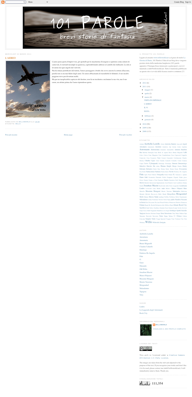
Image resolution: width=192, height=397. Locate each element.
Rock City (183, 205)
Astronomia (155, 149)
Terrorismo (168, 213)
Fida (142, 174)
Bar (141, 152)
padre (173, 199)
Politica (166, 202)
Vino (172, 219)
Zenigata (162, 222)
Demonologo (182, 163)
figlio (145, 175)
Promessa (184, 202)
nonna (150, 200)
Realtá (153, 205)
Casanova (153, 158)
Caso (159, 158)
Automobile (170, 150)
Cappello (184, 155)
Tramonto (142, 216)
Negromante (183, 197)
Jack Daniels (169, 183)
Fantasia (157, 172)
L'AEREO (148, 104)
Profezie (178, 202)
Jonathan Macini (151, 185)
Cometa (184, 161)
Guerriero (172, 180)
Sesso (145, 211)
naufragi (161, 197)
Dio (154, 166)
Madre (159, 188)
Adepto (142, 144)
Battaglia (151, 152)
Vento (153, 219)
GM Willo (143, 269)
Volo (185, 219)
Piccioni (157, 202)
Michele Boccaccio (151, 194)
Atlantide (163, 150)
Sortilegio (173, 210)
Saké (147, 208)
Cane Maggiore (153, 155)
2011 (145, 86)
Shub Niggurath (151, 211)
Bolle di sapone (163, 152)
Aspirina (184, 147)
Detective (143, 166)
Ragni (146, 205)
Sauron (171, 208)
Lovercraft (149, 188)
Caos (172, 155)
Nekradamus (144, 199)
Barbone (145, 152)
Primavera (172, 202)
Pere (146, 202)
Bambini (184, 150)
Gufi (176, 180)
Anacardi (179, 144)
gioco (185, 177)
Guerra (166, 180)
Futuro (170, 175)
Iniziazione (153, 183)
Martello (142, 191)
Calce (141, 155)
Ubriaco (179, 216)
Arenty (174, 147)
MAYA (146, 111)
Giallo (164, 177)
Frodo (166, 175)
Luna (154, 188)
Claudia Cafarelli (165, 161)
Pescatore (151, 202)
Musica (151, 197)
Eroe (159, 169)
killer (167, 186)
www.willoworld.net (161, 57)
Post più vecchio (125, 134)
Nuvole (161, 200)
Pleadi (162, 202)
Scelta (179, 208)
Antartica (165, 147)
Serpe (141, 211)
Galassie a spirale (181, 175)
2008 (145, 131)
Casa (148, 158)
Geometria (152, 177)
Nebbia (166, 197)
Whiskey (142, 222)
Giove (141, 180)
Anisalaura (143, 147)
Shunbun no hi (161, 211)
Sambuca (156, 208)
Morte (142, 197)
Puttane (142, 205)
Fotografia (160, 174)
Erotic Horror (170, 169)
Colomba (174, 161)
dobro (158, 166)
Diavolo (149, 166)
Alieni (162, 144)
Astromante (145, 149)
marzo (147, 97)
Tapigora (142, 213)
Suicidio (184, 210)
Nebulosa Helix (174, 197)
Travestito (155, 216)
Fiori (149, 175)
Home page (68, 134)
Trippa (166, 216)
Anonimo (158, 147)
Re (150, 205)
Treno (161, 216)
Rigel (171, 205)
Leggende (176, 186)
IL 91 (146, 107)
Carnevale (143, 158)
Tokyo (177, 213)
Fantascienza (150, 172)
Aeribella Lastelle (152, 143)
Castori (163, 158)
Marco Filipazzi (176, 188)
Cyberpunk (153, 163)
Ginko (181, 177)
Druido (180, 166)
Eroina (163, 169)
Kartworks (162, 186)
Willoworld (161, 324)
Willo (18, 124)
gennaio (148, 119)
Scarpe (175, 208)
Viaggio (168, 219)
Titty (173, 213)
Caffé (185, 152)
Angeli (184, 144)
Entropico (149, 169)
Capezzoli (178, 155)
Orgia (168, 200)
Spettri (179, 210)
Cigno (153, 161)
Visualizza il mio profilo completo (169, 329)
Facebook (142, 172)
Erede (155, 169)
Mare (185, 188)
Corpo (141, 163)
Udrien (185, 216)
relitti (163, 205)
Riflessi (167, 205)
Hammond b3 (183, 180)
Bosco (170, 152)
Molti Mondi (162, 194)
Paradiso (178, 199)
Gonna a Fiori (153, 180)
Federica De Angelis (180, 172)
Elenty (185, 166)
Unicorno (142, 219)
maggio (148, 89)
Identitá (146, 183)
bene (155, 152)
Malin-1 (168, 188)
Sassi (166, 208)
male (163, 188)
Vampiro (148, 219)
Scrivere (184, 208)
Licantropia (183, 186)
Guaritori (160, 180)
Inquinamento (161, 183)
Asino (179, 147)
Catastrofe (170, 158)
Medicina (184, 191)
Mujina (146, 197)
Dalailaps (161, 163)
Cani (160, 155)
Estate (176, 169)
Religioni (158, 205)
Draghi (169, 166)
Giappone (170, 177)
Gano (142, 177)
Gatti (146, 177)
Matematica (176, 191)
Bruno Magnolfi (178, 152)
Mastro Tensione (166, 191)
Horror (142, 183)
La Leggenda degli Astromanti (151, 310)
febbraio (148, 116)
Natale (156, 197)
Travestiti (149, 216)
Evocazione (183, 169)
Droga (174, 166)
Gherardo (158, 177)
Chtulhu (147, 161)
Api (170, 147)
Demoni (174, 163)
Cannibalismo (166, 155)
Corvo (146, 163)
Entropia (142, 169)
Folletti (154, 175)
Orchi (165, 200)
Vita (182, 219)
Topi (185, 213)
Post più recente (11, 134)
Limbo (142, 188)
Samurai (162, 208)
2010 (145, 124)
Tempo (158, 213)
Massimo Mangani (153, 191)
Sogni (167, 211)
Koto (171, 186)
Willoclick (156, 222)
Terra (162, 213)
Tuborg (171, 216)
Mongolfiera (171, 194)
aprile (147, 93)
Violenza (177, 219)
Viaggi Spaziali (161, 219)
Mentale (142, 194)
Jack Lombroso (177, 183)
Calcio (146, 155)
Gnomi (146, 180)
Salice (151, 208)
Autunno (177, 150)
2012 (145, 83)
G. (174, 174)
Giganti (176, 177)
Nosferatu (155, 200)
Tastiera (148, 213)
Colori (179, 161)
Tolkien (181, 213)
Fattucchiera (164, 172)
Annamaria (151, 147)
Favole (171, 172)
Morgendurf (181, 193)
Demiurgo (168, 163)
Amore (173, 144)
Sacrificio (143, 208)
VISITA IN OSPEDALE (152, 100)
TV (175, 216)
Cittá (157, 161)
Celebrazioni (177, 158)
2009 (145, 127)
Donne (163, 166)
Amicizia (167, 144)
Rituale (176, 205)
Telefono (153, 213)
